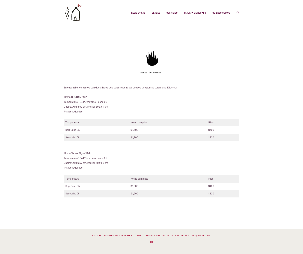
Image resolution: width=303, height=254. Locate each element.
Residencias (138, 13)
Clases (156, 13)
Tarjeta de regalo (195, 13)
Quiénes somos (221, 13)
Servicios (172, 13)
